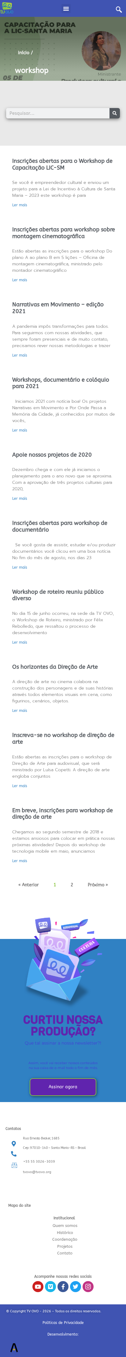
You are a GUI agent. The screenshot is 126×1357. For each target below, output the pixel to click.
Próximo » (98, 885)
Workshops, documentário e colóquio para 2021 (60, 383)
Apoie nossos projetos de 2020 (52, 454)
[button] (66, 8)
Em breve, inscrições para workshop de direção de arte (62, 814)
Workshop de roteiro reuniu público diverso (58, 595)
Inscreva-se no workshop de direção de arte (63, 738)
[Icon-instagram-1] (88, 1286)
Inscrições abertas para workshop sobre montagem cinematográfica (63, 233)
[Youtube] (37, 1286)
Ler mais (19, 205)
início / (25, 52)
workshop (32, 70)
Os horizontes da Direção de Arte (55, 667)
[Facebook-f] (63, 1286)
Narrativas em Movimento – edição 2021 (58, 308)
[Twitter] (75, 1286)
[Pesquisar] (114, 113)
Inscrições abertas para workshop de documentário (59, 526)
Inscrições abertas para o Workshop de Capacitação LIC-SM (62, 164)
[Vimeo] (50, 1286)
